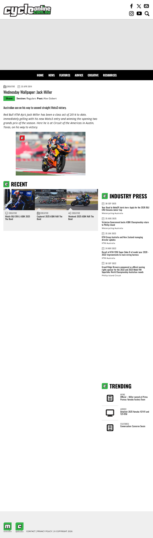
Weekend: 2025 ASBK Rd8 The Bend (81, 217)
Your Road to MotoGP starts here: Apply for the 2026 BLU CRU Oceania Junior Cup (125, 209)
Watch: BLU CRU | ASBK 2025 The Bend (17, 217)
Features (64, 75)
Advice (79, 75)
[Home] (27, 10)
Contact (30, 531)
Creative (93, 75)
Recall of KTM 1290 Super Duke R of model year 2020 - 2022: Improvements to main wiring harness (125, 253)
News (51, 75)
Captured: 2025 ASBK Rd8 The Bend (49, 217)
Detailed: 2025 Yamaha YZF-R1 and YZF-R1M (134, 413)
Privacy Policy (44, 531)
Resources (110, 75)
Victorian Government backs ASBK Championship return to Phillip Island (125, 223)
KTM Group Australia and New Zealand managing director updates (122, 238)
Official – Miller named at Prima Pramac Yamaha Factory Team (134, 398)
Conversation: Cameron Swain (132, 426)
